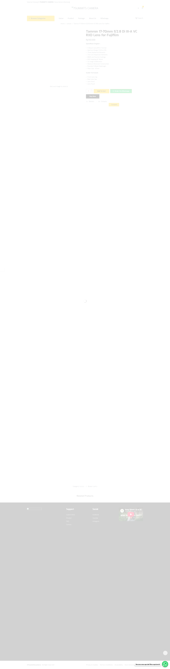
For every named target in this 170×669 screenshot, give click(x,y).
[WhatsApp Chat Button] (165, 664)
